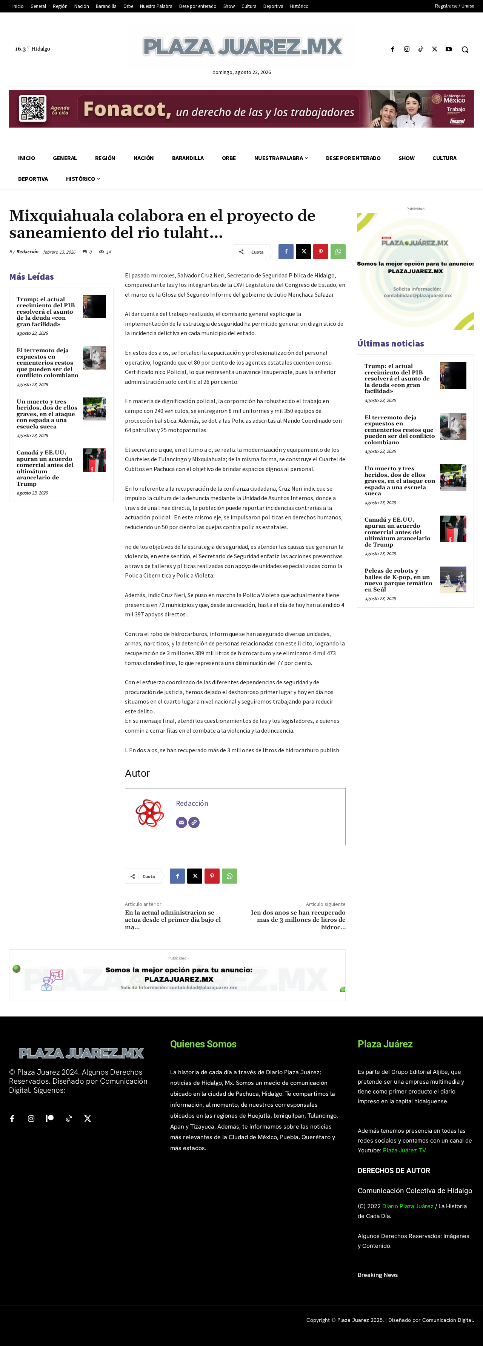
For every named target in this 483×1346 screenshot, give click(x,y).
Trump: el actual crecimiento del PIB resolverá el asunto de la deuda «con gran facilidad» (46, 312)
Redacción (27, 251)
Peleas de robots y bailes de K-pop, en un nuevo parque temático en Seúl (398, 580)
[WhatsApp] (338, 251)
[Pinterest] (320, 251)
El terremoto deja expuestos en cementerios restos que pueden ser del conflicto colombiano (47, 363)
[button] (465, 49)
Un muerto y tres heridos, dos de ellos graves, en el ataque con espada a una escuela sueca (47, 414)
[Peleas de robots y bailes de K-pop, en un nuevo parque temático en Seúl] (453, 580)
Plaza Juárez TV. (405, 1150)
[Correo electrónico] (181, 822)
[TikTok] (420, 50)
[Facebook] (393, 50)
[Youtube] (449, 50)
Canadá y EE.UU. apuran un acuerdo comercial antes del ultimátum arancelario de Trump (45, 468)
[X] (435, 50)
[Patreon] (49, 1119)
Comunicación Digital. (448, 1320)
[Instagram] (406, 50)
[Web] (194, 822)
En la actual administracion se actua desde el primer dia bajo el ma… (173, 920)
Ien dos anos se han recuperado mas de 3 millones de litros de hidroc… (298, 920)
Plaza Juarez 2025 (360, 1320)
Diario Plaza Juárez (408, 1206)
